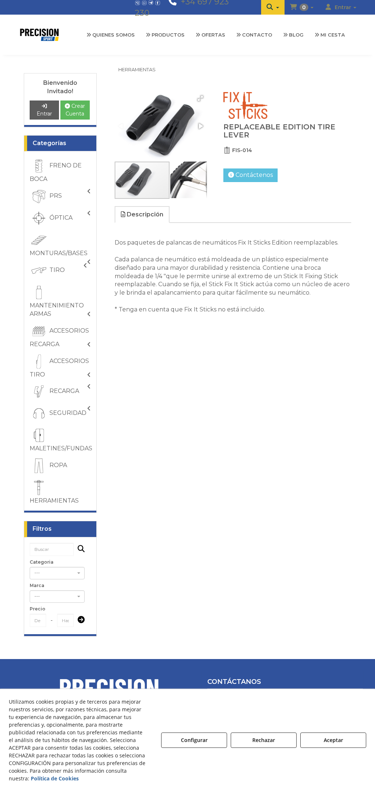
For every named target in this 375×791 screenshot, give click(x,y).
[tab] (142, 214)
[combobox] (57, 573)
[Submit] (79, 620)
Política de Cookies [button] (55, 778)
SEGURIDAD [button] (67, 413)
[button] (273, 7)
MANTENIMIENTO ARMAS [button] (57, 309)
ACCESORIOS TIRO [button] (59, 367)
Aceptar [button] (333, 740)
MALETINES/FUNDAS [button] (61, 448)
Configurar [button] (194, 740)
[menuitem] (273, 7)
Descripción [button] (144, 214)
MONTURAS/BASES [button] (59, 253)
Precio (37, 609)
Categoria (41, 562)
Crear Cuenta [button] (75, 110)
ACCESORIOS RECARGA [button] (59, 337)
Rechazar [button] (263, 740)
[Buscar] (79, 549)
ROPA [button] (57, 465)
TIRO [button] (56, 269)
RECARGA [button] (63, 391)
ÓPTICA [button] (60, 217)
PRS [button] (55, 195)
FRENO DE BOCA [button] (56, 172)
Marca (37, 585)
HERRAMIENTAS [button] (54, 500)
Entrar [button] (44, 113)
